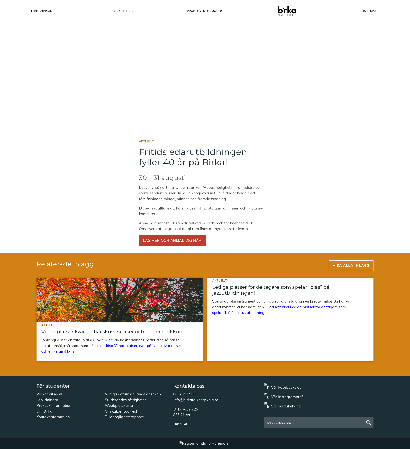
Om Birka (44, 411)
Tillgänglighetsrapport (124, 417)
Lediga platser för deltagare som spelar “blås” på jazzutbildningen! (271, 290)
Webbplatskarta (119, 405)
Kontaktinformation (53, 417)
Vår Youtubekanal (286, 406)
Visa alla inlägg (351, 265)
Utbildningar (47, 400)
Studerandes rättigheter (125, 400)
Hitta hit (180, 424)
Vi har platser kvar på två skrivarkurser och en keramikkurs (112, 332)
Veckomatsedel (49, 394)
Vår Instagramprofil (287, 396)
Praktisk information (54, 405)
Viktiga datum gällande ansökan (133, 394)
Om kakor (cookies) (121, 411)
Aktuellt (146, 141)
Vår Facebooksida (286, 387)
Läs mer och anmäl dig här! (172, 240)
